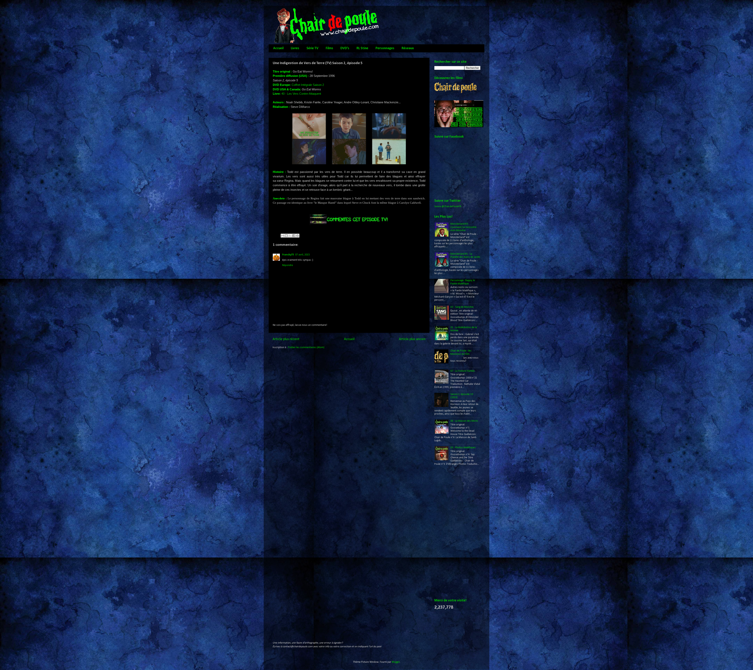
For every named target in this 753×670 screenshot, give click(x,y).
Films (329, 48)
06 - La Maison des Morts (464, 421)
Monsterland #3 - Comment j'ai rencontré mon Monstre (463, 227)
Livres (295, 48)
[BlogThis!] (286, 236)
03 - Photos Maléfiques (463, 447)
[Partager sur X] (290, 236)
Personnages (385, 48)
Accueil (278, 48)
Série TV (312, 48)
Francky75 (288, 254)
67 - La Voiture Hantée (462, 371)
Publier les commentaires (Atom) (306, 347)
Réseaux (408, 48)
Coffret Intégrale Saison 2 (308, 84)
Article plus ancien (412, 339)
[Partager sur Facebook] (294, 236)
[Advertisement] (450, 532)
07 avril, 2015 (302, 254)
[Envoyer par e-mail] (283, 236)
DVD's (344, 48)
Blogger (396, 662)
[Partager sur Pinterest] (297, 236)
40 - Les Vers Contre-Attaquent (301, 93)
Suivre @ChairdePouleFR (447, 206)
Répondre (287, 265)
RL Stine (362, 48)
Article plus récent (286, 339)
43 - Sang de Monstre (462, 307)
